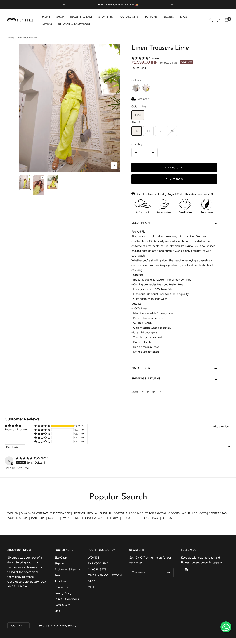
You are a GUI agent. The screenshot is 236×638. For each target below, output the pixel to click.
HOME (46, 16)
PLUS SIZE (128, 518)
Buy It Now (174, 179)
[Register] (168, 572)
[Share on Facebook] (143, 392)
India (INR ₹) (17, 625)
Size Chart (61, 557)
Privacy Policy (63, 593)
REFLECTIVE (111, 518)
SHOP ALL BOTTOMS (113, 513)
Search (59, 575)
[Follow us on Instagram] (186, 570)
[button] (140, 58)
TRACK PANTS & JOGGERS (162, 513)
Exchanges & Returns (68, 569)
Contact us (61, 587)
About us (60, 581)
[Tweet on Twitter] (153, 392)
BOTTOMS (151, 16)
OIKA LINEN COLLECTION (105, 575)
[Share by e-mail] (160, 392)
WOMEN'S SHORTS (194, 513)
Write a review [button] (220, 426)
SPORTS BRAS (218, 513)
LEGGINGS (136, 513)
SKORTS (169, 16)
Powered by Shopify (65, 625)
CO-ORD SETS (129, 16)
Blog (57, 610)
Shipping (60, 563)
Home (10, 37)
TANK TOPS (38, 518)
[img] (24, 458)
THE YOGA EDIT (60, 513)
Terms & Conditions (67, 599)
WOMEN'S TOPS (17, 518)
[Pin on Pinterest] (148, 392)
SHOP (60, 16)
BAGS (183, 16)
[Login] (219, 20)
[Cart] (227, 20)
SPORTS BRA (106, 16)
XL (172, 131)
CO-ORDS (143, 518)
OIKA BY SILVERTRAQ (34, 513)
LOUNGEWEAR (92, 518)
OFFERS (47, 23)
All (96, 513)
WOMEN (12, 513)
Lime (138, 115)
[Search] (211, 20)
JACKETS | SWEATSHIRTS (64, 518)
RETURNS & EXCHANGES (74, 23)
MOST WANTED (83, 513)
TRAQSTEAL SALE (81, 16)
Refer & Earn (62, 605)
